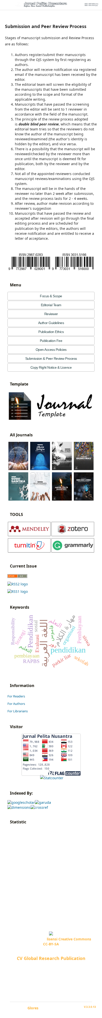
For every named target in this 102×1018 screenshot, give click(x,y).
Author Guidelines (51, 323)
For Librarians (17, 711)
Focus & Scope (51, 296)
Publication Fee (51, 341)
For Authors (16, 703)
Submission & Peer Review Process (51, 358)
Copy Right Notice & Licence (51, 367)
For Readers (16, 696)
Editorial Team (51, 305)
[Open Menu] (5, 5)
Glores (32, 1008)
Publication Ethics (51, 332)
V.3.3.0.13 (90, 1007)
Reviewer (51, 314)
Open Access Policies (51, 350)
